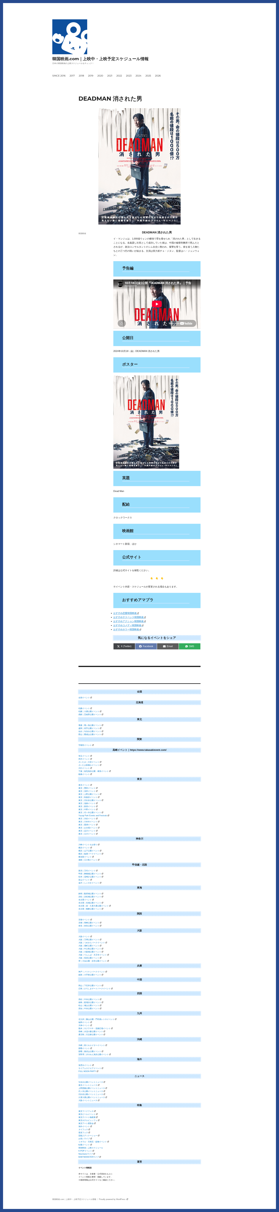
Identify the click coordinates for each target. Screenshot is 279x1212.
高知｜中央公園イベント (88, 1008)
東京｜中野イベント (86, 809)
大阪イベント (84, 936)
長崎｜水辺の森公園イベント (90, 1031)
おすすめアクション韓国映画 (128, 621)
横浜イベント (84, 848)
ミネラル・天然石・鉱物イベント (92, 1142)
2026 (158, 75)
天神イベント (84, 1025)
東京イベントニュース (87, 1085)
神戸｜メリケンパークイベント (91, 972)
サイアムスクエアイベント (89, 1068)
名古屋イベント (85, 900)
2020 (100, 75)
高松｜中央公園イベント (88, 999)
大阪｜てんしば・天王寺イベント (92, 955)
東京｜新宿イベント (86, 806)
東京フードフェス (86, 1111)
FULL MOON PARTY (87, 1071)
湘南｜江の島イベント (87, 860)
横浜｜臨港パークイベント (89, 854)
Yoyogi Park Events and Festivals (92, 815)
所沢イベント (84, 759)
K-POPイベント (85, 1151)
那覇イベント (84, 1048)
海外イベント (84, 1126)
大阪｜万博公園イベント (88, 939)
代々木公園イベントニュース (90, 1091)
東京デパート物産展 (86, 1117)
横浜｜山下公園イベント (88, 851)
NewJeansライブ (85, 1154)
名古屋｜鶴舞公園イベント (89, 909)
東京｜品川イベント (86, 831)
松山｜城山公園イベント (88, 1005)
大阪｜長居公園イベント (88, 958)
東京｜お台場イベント (87, 828)
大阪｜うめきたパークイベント (91, 943)
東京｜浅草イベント (86, 791)
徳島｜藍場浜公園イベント (89, 1002)
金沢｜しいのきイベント (88, 883)
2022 (119, 75)
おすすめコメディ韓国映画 (127, 625)
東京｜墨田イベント (86, 788)
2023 (129, 75)
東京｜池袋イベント (86, 803)
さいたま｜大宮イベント (88, 762)
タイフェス (83, 1129)
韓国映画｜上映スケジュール (90, 1148)
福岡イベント (84, 1022)
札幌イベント (84, 708)
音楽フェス (83, 1132)
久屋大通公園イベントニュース (91, 1097)
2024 (138, 75)
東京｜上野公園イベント (88, 794)
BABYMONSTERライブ (88, 1157)
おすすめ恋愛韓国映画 (125, 613)
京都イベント (84, 920)
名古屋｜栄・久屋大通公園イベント (93, 906)
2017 (72, 75)
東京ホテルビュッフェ (87, 1120)
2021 (109, 75)
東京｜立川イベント (86, 834)
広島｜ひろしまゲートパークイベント (94, 988)
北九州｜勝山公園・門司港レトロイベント (96, 1019)
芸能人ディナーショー (87, 1135)
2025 (148, 75)
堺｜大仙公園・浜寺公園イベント (92, 961)
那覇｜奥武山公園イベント (89, 1051)
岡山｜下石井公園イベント (89, 985)
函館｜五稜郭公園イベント (89, 714)
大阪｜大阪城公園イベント (89, 952)
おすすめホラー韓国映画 (126, 629)
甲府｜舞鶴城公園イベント (89, 874)
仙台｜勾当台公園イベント (89, 731)
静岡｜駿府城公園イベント (89, 894)
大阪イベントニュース (87, 1100)
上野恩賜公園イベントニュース (91, 1088)
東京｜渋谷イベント (86, 819)
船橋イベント (84, 774)
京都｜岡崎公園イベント (88, 923)
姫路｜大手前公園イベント (89, 975)
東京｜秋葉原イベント (87, 797)
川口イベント (84, 768)
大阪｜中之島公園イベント (89, 949)
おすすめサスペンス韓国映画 (128, 617)
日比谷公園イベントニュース (90, 1094)
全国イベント (84, 698)
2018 (81, 75)
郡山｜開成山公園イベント (89, 734)
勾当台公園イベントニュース (90, 1082)
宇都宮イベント (85, 745)
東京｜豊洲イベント (86, 825)
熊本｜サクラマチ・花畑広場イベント (94, 1028)
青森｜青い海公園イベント (89, 725)
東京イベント (84, 785)
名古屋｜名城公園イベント (89, 903)
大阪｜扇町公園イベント (88, 946)
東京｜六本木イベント (87, 822)
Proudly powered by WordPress (112, 1199)
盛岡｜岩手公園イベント (88, 728)
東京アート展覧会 (86, 1123)
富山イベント (84, 880)
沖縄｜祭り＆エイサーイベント (91, 1045)
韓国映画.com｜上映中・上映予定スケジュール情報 (100, 58)
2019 (90, 75)
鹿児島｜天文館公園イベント (90, 1034)
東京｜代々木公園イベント (89, 812)
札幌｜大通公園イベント (88, 711)
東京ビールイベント (86, 1114)
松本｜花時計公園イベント (89, 877)
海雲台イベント (85, 1065)
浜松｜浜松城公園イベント (89, 897)
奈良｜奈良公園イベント (88, 926)
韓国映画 (82, 233)
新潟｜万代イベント (86, 871)
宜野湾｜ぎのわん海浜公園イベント (93, 1054)
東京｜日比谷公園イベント (89, 800)
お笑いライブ (84, 1139)
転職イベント (84, 1145)
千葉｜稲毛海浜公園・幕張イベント (93, 771)
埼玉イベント (84, 756)
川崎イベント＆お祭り (87, 845)
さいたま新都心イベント (88, 765)
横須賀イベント (85, 857)
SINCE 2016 (59, 75)
